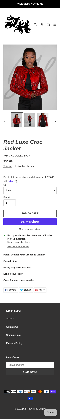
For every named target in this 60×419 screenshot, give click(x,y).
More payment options (30, 229)
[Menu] (55, 24)
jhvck (24, 409)
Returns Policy (14, 343)
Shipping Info (13, 335)
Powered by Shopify (37, 409)
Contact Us (12, 327)
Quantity (7, 197)
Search (10, 318)
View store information (18, 246)
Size (5, 185)
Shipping (7, 166)
